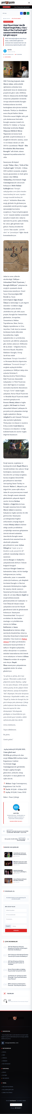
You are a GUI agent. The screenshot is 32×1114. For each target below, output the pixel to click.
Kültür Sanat (6, 1063)
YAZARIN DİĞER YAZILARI (16, 821)
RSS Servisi (6, 1078)
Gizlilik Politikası (7, 1086)
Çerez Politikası (7, 1092)
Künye (4, 1072)
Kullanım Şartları (7, 1089)
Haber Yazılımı (17, 1104)
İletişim (4, 1075)
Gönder (16, 930)
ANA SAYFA (7, 18)
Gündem (4, 1061)
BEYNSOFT (18, 1108)
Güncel (4, 1058)
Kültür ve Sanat (16, 18)
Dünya (4, 1052)
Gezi (3, 1055)
